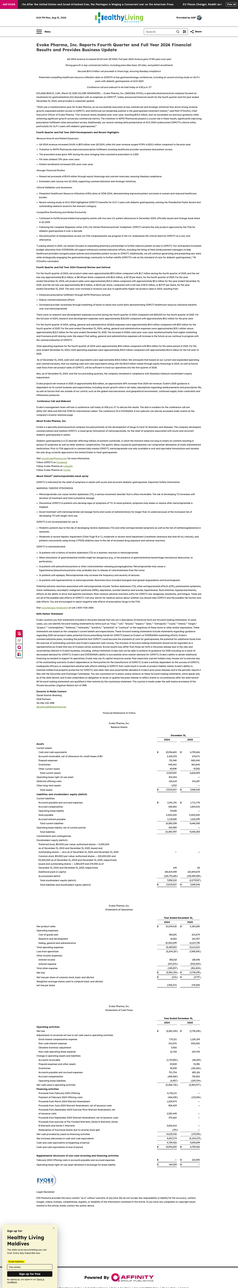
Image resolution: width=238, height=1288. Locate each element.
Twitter (67, 470)
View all (231, 4)
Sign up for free (29, 1274)
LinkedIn (68, 466)
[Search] (178, 32)
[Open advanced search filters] (184, 32)
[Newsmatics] (19, 654)
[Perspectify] (19, 640)
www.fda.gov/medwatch (54, 607)
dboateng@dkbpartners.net (51, 706)
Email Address (16, 1261)
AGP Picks (9, 4)
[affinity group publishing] (19, 647)
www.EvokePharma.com (54, 458)
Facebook (61, 462)
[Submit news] (19, 633)
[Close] (53, 1228)
